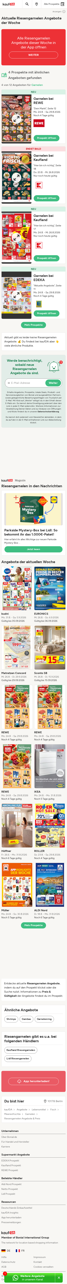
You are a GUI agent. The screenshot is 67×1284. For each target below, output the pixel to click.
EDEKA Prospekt (10, 1160)
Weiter (53, 382)
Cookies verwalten (43, 1266)
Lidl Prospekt (8, 1193)
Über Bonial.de (9, 1137)
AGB (3, 1266)
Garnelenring (44, 1019)
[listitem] (17, 594)
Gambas (26, 1019)
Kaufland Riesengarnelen (21, 1050)
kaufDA (8, 1109)
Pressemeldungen (11, 1222)
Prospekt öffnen (46, 138)
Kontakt (38, 1262)
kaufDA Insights (9, 1212)
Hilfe (4, 1257)
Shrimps (11, 1019)
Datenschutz (8, 1262)
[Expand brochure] (16, 118)
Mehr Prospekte (33, 324)
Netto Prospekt (9, 1189)
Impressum (40, 1257)
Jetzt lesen (33, 549)
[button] (33, 116)
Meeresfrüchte (12, 1114)
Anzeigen (57, 11)
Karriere (5, 1146)
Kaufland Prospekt (11, 1165)
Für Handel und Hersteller (15, 1141)
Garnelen (37, 85)
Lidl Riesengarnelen (18, 1058)
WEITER (33, 55)
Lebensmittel (39, 1109)
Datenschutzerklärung (48, 411)
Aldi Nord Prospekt (11, 1184)
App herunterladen (11, 1217)
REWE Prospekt (9, 1170)
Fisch (53, 1109)
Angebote (22, 1109)
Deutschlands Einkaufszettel (16, 1207)
